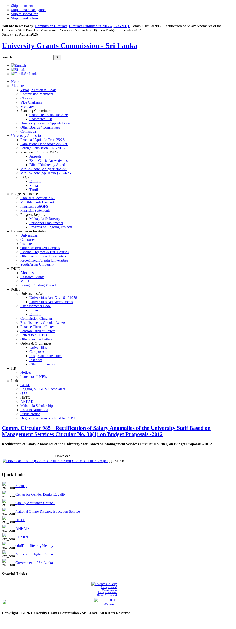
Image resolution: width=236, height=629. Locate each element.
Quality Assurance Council (35, 503)
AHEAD (22, 528)
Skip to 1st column (24, 14)
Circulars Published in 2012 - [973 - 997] (99, 26)
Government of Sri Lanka (34, 563)
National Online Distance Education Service (47, 511)
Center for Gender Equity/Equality (41, 494)
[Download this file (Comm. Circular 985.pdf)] (37, 461)
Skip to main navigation (28, 10)
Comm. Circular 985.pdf (90, 461)
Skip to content (22, 6)
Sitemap (21, 486)
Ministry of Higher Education (36, 554)
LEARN (21, 537)
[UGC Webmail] (105, 601)
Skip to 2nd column (25, 18)
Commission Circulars (51, 26)
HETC (20, 520)
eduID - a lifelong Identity (34, 546)
